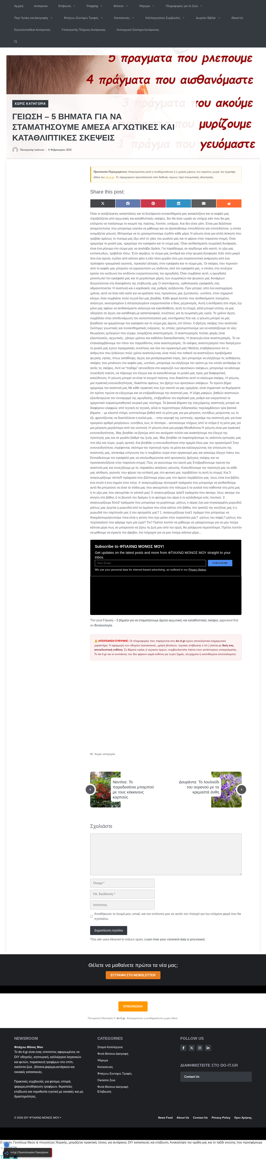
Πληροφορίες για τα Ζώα (182, 6)
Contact (198, 1117)
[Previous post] (90, 789)
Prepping (92, 6)
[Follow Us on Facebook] (183, 1048)
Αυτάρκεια (41, 6)
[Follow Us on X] (191, 1048)
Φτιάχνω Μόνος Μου (28, 1047)
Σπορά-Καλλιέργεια (110, 1047)
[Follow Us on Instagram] (200, 1048)
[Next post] (242, 789)
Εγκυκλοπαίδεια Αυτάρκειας (32, 29)
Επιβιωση (64, 6)
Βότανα (118, 6)
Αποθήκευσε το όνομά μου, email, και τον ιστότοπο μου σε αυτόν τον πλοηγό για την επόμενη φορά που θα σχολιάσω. (167, 916)
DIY (16, 1057)
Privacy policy (221, 1117)
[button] (16, 41)
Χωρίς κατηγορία (30, 103)
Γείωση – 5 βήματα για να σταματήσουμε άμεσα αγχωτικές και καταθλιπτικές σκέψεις (160, 620)
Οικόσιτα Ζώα (106, 1080)
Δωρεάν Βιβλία (206, 17)
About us (183, 1117)
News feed (165, 1117)
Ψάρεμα (144, 6)
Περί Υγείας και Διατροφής (31, 17)
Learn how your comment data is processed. (174, 939)
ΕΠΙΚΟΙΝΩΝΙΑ (133, 1006)
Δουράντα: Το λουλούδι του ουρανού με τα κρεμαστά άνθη (199, 787)
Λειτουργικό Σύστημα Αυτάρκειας (137, 29)
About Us (237, 17)
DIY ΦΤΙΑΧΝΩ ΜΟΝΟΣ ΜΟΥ (41, 1117)
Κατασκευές (122, 17)
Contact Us (191, 1076)
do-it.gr (110, 177)
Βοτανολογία (103, 625)
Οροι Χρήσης (243, 1117)
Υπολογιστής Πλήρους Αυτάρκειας (83, 29)
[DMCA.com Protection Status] (9, 1158)
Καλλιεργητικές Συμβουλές (162, 17)
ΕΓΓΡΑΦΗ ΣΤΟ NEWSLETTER (133, 975)
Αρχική (18, 6)
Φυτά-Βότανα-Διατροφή (112, 1053)
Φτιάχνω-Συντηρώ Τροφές (81, 17)
